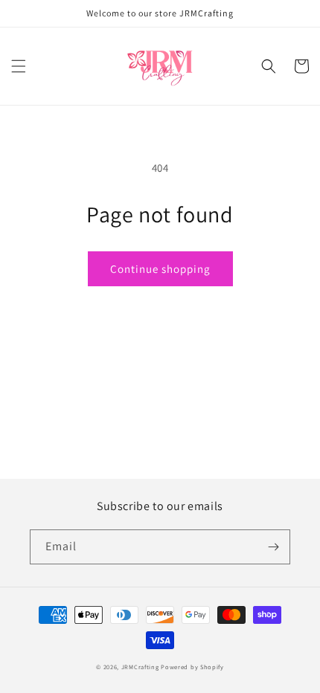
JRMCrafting (140, 667)
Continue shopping (160, 269)
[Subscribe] (273, 546)
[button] (18, 66)
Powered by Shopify (192, 667)
